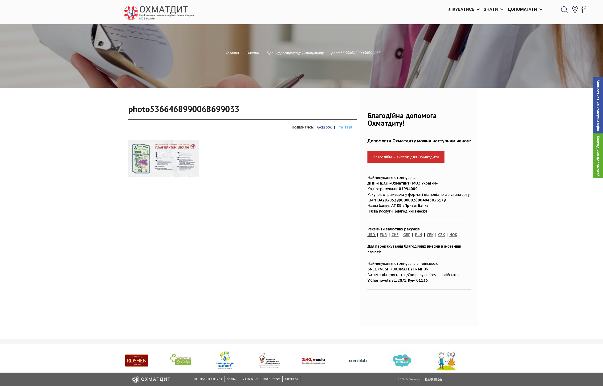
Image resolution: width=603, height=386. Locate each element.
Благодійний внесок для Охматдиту (406, 157)
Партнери (291, 379)
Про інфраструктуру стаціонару (295, 53)
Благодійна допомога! (598, 156)
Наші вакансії (249, 379)
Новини (252, 53)
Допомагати (522, 9)
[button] (598, 105)
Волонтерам (271, 379)
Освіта (231, 379)
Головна (232, 53)
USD (371, 234)
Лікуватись (461, 9)
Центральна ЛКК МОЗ (208, 379)
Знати (491, 9)
